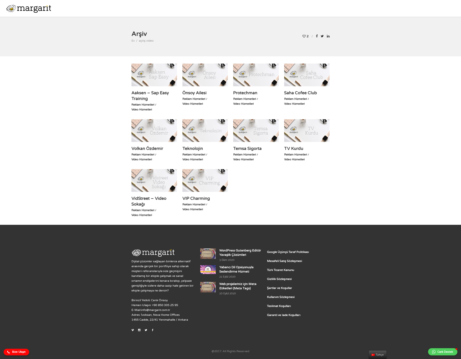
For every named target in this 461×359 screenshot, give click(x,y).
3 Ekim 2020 (226, 260)
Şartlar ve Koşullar (279, 288)
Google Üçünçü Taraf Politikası (288, 252)
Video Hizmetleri (141, 109)
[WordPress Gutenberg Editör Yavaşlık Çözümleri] (208, 253)
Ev (133, 41)
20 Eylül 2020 (227, 293)
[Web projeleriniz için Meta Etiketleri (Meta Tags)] (208, 287)
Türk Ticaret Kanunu (280, 270)
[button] (16, 352)
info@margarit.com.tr (155, 310)
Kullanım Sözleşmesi (281, 297)
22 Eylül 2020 (227, 276)
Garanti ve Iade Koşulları (283, 315)
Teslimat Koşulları (279, 306)
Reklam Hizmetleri (142, 104)
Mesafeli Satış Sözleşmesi (284, 261)
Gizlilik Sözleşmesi (279, 279)
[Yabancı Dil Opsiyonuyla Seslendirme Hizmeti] (208, 269)
